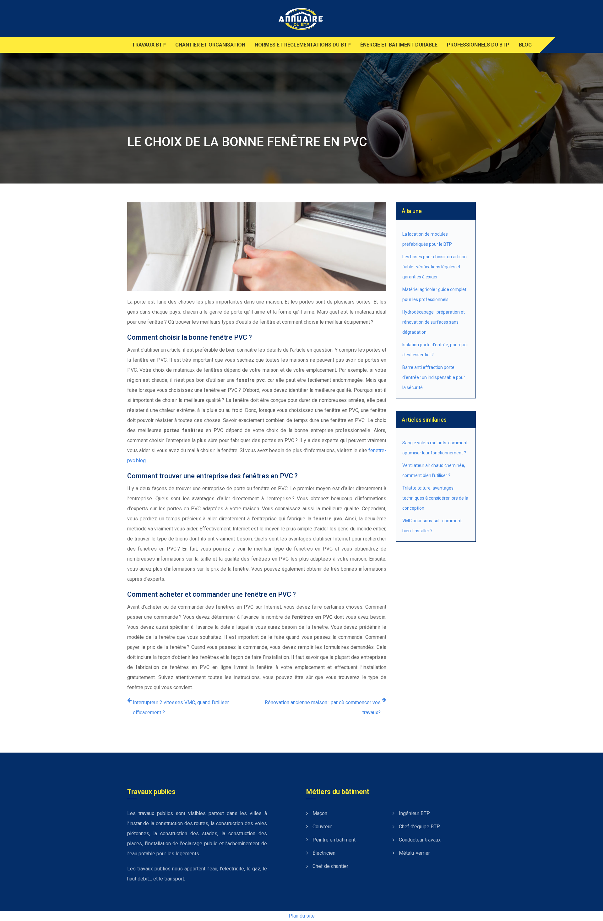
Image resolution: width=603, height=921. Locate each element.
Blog (525, 45)
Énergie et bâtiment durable (398, 45)
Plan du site (302, 916)
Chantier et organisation (210, 45)
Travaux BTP (149, 45)
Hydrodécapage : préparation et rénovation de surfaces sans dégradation (433, 322)
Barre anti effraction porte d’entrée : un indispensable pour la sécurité (433, 377)
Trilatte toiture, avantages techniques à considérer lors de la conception (435, 498)
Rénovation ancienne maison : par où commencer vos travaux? (323, 707)
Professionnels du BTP (478, 45)
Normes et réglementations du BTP (303, 45)
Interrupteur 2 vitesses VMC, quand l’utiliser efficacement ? (181, 707)
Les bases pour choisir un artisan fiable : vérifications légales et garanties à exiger (434, 266)
